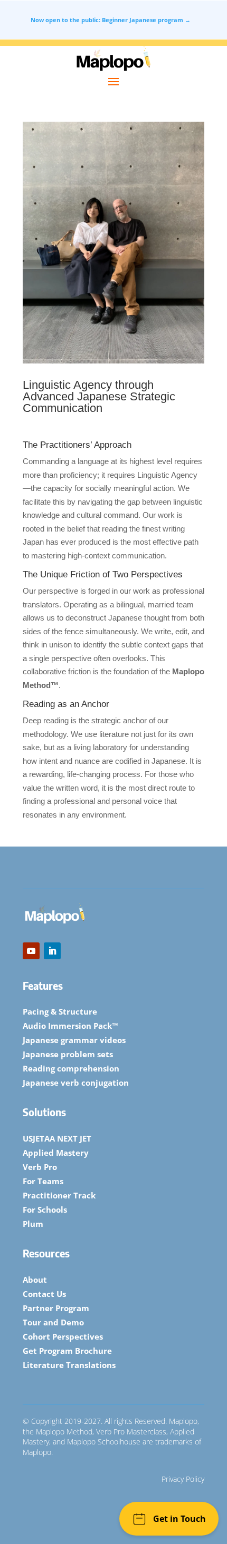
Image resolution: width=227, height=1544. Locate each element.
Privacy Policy (183, 1479)
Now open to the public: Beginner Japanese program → (111, 20)
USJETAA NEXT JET (57, 1138)
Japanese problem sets (68, 1054)
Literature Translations (69, 1365)
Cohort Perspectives (63, 1336)
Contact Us (44, 1294)
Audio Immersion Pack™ (70, 1025)
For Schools (45, 1209)
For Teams (43, 1181)
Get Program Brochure (67, 1350)
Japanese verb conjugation (76, 1082)
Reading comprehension (71, 1068)
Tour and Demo (53, 1322)
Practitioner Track (59, 1195)
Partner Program (56, 1308)
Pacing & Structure (60, 1011)
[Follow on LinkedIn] (52, 950)
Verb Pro (40, 1167)
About (35, 1279)
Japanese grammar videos (74, 1040)
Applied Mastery (56, 1152)
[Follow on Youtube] (31, 950)
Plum (33, 1223)
